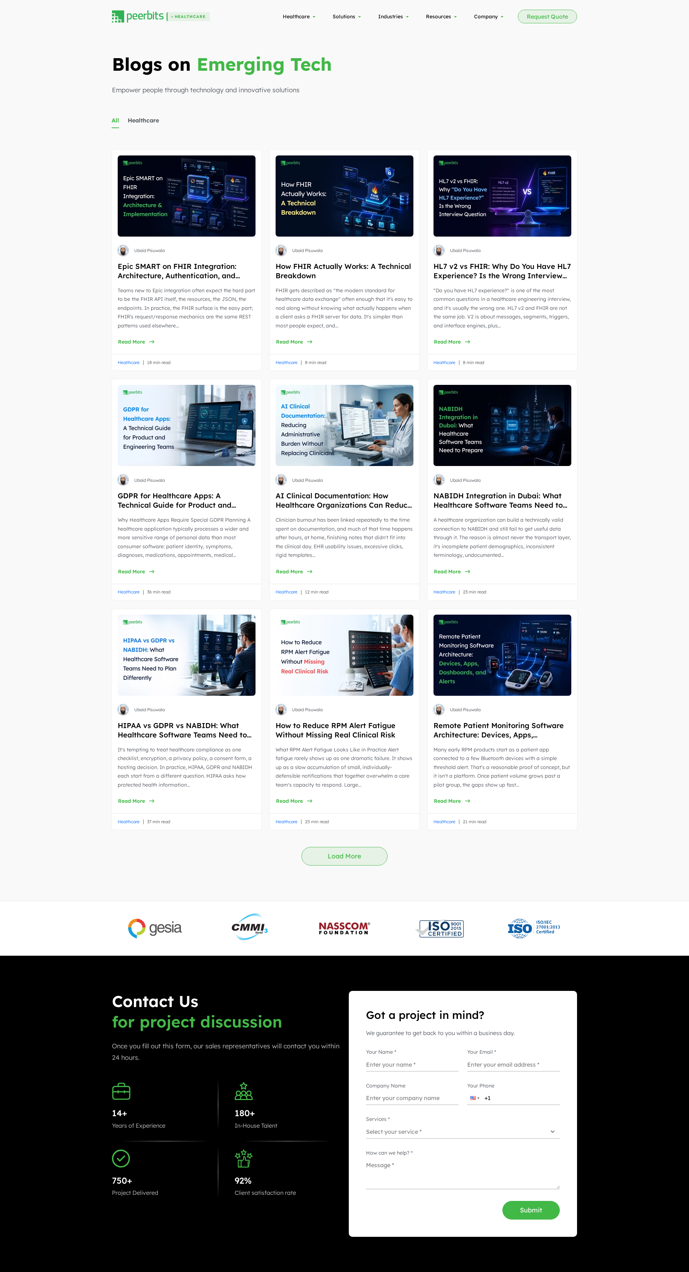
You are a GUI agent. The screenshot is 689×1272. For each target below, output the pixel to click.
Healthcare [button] (296, 16)
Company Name (386, 1085)
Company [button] (486, 16)
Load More (344, 856)
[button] (148, 122)
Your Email (481, 1052)
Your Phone (481, 1085)
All (115, 120)
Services (378, 1119)
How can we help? (389, 1153)
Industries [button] (390, 16)
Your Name (381, 1052)
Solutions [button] (344, 16)
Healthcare (143, 120)
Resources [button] (438, 16)
